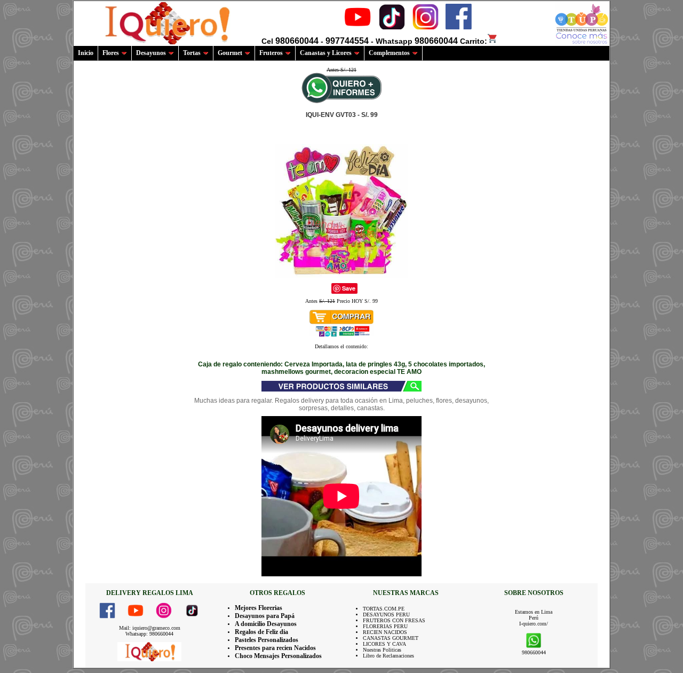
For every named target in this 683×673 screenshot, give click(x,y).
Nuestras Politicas (382, 650)
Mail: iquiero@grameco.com (149, 628)
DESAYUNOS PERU (386, 614)
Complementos (389, 53)
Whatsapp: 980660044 (149, 634)
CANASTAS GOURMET (390, 638)
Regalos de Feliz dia (261, 632)
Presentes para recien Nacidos (275, 648)
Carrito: (473, 41)
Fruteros (271, 53)
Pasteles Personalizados (266, 640)
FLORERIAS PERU (385, 626)
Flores (110, 53)
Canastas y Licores (326, 53)
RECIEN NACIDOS (385, 632)
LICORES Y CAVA (384, 644)
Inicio (85, 53)
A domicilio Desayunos (266, 624)
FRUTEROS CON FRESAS (394, 620)
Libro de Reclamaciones (388, 656)
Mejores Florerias (258, 608)
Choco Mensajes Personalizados (278, 656)
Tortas (192, 53)
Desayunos (151, 53)
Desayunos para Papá (265, 616)
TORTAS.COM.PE (383, 609)
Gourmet (230, 53)
